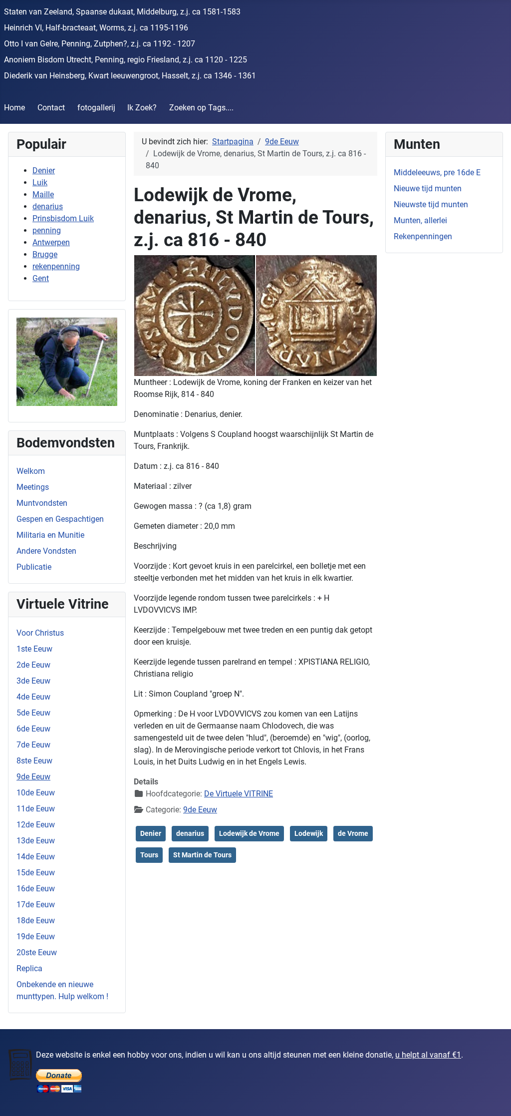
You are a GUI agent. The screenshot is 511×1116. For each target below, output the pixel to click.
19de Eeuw (35, 936)
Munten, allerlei (420, 220)
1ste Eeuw (34, 649)
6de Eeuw (33, 729)
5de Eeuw (33, 713)
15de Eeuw (35, 872)
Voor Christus (40, 633)
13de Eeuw (35, 840)
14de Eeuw (35, 856)
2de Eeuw (33, 665)
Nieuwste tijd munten (431, 204)
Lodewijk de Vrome (249, 833)
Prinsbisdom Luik (63, 218)
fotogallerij (96, 107)
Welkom (30, 471)
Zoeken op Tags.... (201, 107)
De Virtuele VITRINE (238, 793)
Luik (39, 182)
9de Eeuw (33, 776)
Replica (29, 968)
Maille (43, 194)
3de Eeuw (33, 681)
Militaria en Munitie (50, 535)
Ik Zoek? (142, 107)
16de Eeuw (35, 888)
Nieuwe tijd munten (428, 188)
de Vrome (353, 833)
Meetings (32, 487)
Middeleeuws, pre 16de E (437, 172)
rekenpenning (56, 266)
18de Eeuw (35, 920)
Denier (43, 170)
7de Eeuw (33, 744)
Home (14, 107)
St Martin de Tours (202, 855)
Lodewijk (308, 833)
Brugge (44, 254)
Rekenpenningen (423, 236)
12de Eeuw (35, 824)
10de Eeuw (35, 792)
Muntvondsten (41, 503)
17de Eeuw (35, 904)
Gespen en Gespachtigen (60, 519)
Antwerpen (51, 242)
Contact (51, 107)
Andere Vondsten (46, 551)
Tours (149, 855)
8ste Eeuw (34, 760)
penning (46, 230)
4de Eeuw (33, 697)
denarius (47, 206)
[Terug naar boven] (493, 1097)
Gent (40, 278)
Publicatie (33, 567)
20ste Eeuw (36, 952)
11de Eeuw (35, 808)
